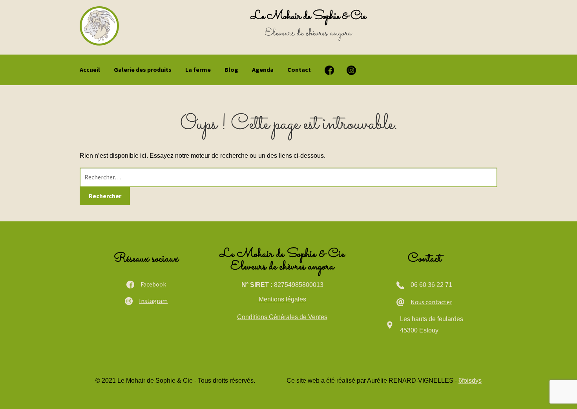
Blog (231, 69)
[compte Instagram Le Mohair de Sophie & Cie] (351, 70)
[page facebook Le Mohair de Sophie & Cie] (329, 70)
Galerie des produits (143, 69)
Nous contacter (431, 302)
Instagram (153, 301)
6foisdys (470, 380)
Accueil (90, 69)
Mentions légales (282, 299)
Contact (299, 69)
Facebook (153, 284)
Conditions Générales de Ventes (282, 317)
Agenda (263, 69)
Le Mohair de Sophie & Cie (308, 16)
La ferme (198, 69)
